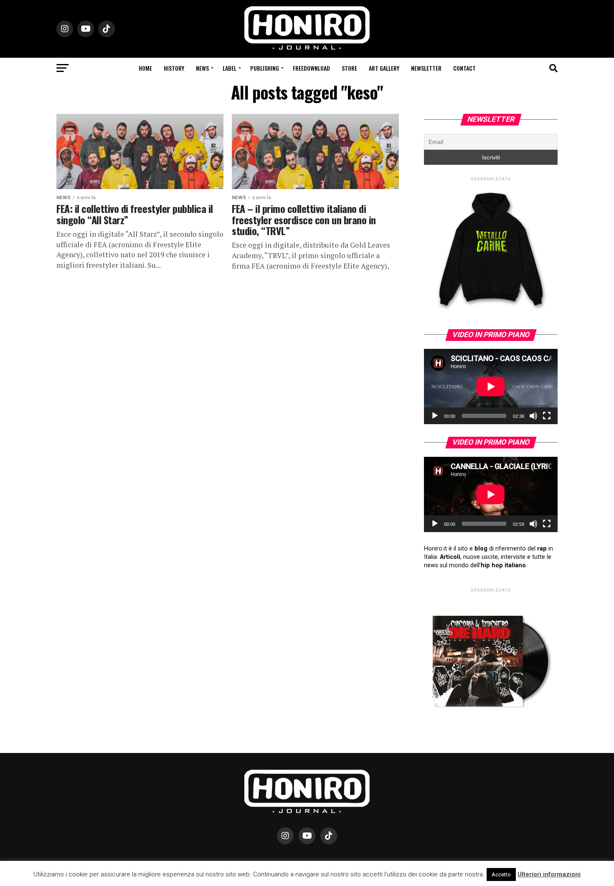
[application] (491, 386)
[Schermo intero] (547, 416)
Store (349, 68)
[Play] (435, 416)
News (202, 68)
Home (145, 68)
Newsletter (426, 68)
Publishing (264, 68)
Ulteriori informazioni (549, 874)
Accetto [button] (501, 874)
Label (229, 68)
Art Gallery (384, 68)
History (174, 68)
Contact (464, 68)
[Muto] (533, 416)
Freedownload (311, 68)
